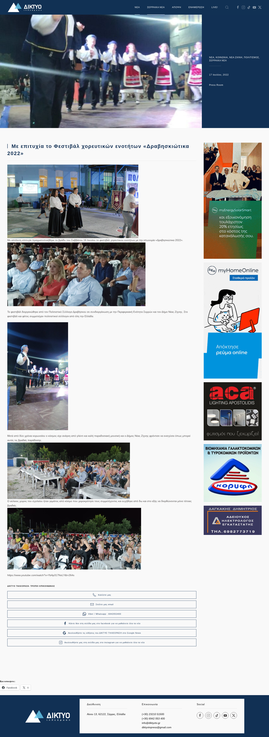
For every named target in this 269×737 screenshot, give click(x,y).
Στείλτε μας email (104, 604)
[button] (227, 7)
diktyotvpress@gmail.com (156, 727)
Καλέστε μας (104, 595)
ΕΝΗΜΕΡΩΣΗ (196, 7)
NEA (211, 57)
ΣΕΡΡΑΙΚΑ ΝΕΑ (156, 7)
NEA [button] (137, 7)
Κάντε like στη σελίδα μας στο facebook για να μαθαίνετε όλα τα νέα (104, 623)
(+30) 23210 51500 (153, 714)
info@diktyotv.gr (151, 722)
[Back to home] (25, 7)
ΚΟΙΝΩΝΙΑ (222, 57)
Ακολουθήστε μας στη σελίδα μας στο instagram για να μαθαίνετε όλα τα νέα (104, 642)
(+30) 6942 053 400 (153, 718)
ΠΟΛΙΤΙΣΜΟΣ (251, 57)
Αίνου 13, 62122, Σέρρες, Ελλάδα (106, 714)
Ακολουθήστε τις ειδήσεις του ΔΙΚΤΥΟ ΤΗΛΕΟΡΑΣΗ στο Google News (104, 633)
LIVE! (215, 7)
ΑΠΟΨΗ (176, 7)
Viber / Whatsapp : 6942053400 (104, 614)
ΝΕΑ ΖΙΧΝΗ (235, 57)
